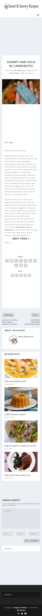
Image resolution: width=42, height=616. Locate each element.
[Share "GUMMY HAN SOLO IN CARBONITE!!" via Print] (25, 265)
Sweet (16, 73)
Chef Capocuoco (19, 70)
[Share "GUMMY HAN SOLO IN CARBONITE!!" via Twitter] (11, 261)
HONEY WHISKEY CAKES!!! (15, 414)
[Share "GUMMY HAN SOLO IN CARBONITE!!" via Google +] (16, 261)
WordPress (21, 610)
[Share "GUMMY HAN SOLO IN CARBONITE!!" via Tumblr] (21, 261)
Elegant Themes (20, 608)
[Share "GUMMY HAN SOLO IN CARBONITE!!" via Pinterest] (25, 261)
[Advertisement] (21, 36)
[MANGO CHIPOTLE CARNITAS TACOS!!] (21, 431)
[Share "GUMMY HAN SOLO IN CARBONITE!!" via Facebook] (7, 261)
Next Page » (9, 142)
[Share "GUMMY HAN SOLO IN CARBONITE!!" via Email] (21, 265)
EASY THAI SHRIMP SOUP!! (15, 381)
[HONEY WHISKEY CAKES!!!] (21, 399)
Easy (12, 73)
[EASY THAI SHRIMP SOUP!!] (21, 368)
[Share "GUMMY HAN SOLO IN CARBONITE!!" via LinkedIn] (30, 261)
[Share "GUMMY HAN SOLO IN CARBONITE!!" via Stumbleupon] (16, 265)
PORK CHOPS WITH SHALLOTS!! (17, 475)
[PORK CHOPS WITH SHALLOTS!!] (21, 462)
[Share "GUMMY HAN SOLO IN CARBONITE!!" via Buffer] (35, 261)
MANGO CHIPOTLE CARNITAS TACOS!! (20, 446)
